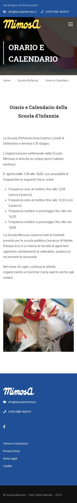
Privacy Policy (11, 451)
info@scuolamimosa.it (22, 11)
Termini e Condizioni (15, 443)
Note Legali (10, 458)
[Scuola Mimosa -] (22, 25)
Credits (7, 466)
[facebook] (4, 426)
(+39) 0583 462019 (57, 11)
